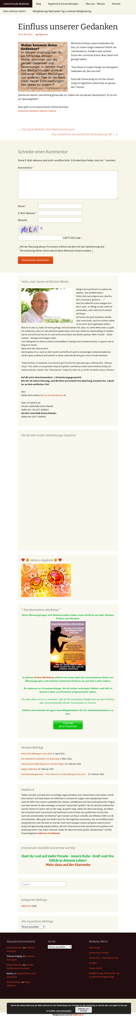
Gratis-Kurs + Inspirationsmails (104, 957)
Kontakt (116, 3)
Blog (38, 3)
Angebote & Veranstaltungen (63, 3)
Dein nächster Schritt (14, 11)
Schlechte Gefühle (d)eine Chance (37, 110)
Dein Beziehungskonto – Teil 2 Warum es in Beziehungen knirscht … (54, 774)
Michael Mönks (14, 982)
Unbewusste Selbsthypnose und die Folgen (42, 763)
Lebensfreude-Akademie (16, 3)
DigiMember (78, 1015)
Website (22, 220)
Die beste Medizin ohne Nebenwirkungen (46, 129)
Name (22, 206)
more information (63, 1011)
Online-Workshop (44, 677)
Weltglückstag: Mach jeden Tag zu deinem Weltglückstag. (62, 11)
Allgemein (43, 34)
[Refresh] (41, 227)
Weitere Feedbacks (49, 833)
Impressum (94, 947)
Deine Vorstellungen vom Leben (37, 753)
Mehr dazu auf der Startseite (68, 865)
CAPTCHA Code (71, 237)
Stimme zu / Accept (83, 1009)
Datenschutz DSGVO (99, 952)
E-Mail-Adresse (27, 213)
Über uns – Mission (95, 3)
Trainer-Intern (95, 968)
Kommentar (26, 167)
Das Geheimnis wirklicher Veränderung (40, 758)
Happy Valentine (29, 768)
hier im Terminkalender (51, 395)
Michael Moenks (14, 947)
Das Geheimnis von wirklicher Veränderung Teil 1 (85, 134)
